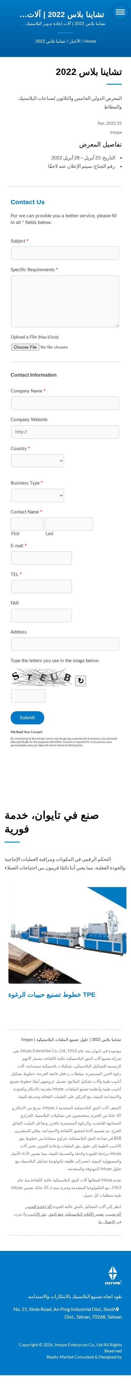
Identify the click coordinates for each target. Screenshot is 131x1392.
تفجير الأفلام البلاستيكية (85, 1214)
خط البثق (56, 1214)
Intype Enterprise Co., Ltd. (78, 1344)
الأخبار (74, 41)
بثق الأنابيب (37, 1214)
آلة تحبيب (113, 1214)
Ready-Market (60, 1356)
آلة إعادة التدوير (39, 1206)
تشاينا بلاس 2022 (50, 41)
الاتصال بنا (107, 1221)
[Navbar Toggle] (120, 12)
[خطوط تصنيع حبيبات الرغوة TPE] (65, 935)
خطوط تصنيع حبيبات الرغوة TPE (48, 994)
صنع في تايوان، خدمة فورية (52, 822)
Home (90, 41)
